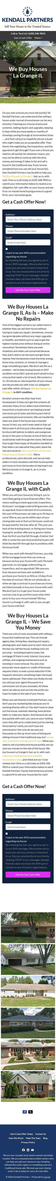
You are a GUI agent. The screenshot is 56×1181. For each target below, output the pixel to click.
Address (11, 214)
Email (9, 237)
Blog (45, 1138)
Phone (10, 225)
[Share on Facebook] (25, 1112)
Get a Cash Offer (23, 37)
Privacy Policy (28, 1142)
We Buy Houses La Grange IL (17, 176)
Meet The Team (33, 1138)
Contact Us (40, 1134)
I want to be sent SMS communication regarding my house (26, 254)
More (37, 37)
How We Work (16, 1138)
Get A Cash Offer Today (21, 1134)
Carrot (47, 1177)
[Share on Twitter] (30, 1112)
